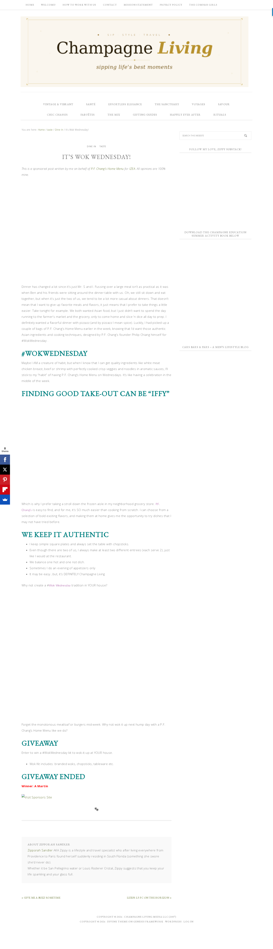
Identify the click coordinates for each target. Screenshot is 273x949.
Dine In (91, 146)
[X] (5, 470)
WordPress (173, 921)
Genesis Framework (148, 921)
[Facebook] (5, 460)
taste (103, 146)
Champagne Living (134, 51)
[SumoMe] (5, 500)
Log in (188, 921)
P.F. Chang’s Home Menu (107, 169)
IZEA (132, 169)
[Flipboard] (5, 490)
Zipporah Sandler (40, 850)
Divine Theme (117, 921)
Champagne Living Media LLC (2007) (150, 916)
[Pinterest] (5, 480)
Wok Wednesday (60, 585)
